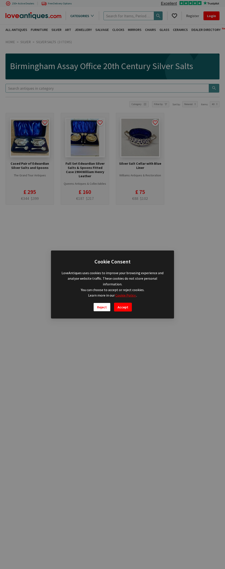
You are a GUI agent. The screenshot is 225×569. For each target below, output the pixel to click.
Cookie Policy (125, 295)
